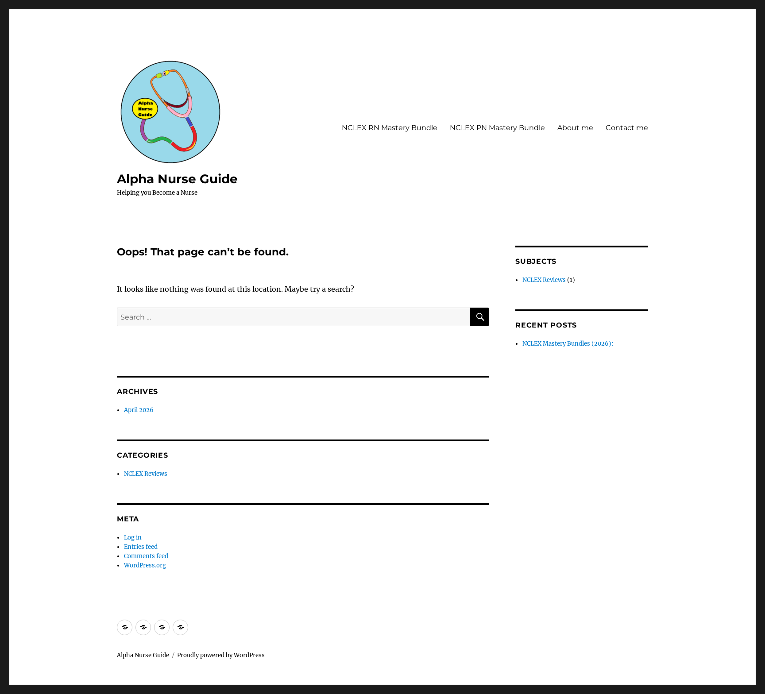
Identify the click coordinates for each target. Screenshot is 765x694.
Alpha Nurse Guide (177, 178)
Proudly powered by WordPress (221, 655)
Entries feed (141, 547)
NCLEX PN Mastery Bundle (497, 127)
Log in (133, 537)
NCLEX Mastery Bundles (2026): (567, 343)
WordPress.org (145, 565)
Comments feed (146, 556)
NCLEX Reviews (145, 474)
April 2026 (139, 410)
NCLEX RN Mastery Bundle (389, 127)
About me (575, 127)
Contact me (627, 127)
